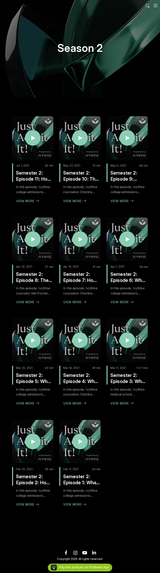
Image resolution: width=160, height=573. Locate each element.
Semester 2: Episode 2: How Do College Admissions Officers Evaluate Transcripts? (33, 480)
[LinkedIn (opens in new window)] (94, 552)
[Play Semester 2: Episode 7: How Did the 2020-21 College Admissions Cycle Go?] (80, 239)
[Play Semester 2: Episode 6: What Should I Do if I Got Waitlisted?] (127, 239)
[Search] (147, 5)
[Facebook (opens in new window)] (66, 552)
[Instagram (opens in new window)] (75, 552)
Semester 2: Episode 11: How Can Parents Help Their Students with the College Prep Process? (34, 176)
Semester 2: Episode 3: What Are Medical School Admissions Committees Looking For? (128, 378)
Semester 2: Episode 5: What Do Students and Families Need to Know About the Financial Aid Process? (34, 378)
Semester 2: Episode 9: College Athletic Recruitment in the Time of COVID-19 (127, 176)
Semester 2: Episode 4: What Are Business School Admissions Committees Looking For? (81, 378)
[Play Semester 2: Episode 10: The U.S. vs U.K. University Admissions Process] (80, 138)
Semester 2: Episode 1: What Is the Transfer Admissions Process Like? (80, 480)
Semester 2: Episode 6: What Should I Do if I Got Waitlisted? (128, 277)
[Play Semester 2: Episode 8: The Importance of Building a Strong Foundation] (33, 239)
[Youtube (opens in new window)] (84, 552)
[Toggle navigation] (155, 5)
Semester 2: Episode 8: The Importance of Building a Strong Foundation (34, 277)
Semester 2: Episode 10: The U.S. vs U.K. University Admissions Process (80, 176)
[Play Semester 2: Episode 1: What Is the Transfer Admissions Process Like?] (80, 441)
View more (25, 201)
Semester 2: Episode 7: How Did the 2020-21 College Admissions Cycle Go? (80, 277)
